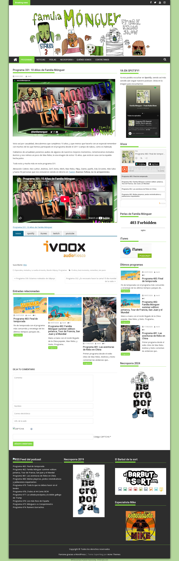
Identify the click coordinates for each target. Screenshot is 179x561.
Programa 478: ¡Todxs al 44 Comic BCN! (31, 491)
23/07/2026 (19, 315)
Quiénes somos (84, 60)
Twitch (72, 172)
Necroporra (66, 60)
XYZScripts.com (102, 560)
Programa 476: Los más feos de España (31, 501)
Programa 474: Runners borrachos (28, 507)
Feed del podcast (30, 459)
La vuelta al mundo (39, 270)
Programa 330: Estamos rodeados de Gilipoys (35, 278)
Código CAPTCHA (101, 436)
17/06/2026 (89, 343)
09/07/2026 (54, 323)
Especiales (19, 270)
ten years (102, 270)
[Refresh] (31, 428)
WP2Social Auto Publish (79, 560)
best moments (83, 270)
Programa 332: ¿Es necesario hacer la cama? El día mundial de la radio (91, 280)
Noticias (41, 60)
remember (94, 270)
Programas (26, 60)
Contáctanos (102, 60)
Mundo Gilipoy (52, 270)
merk (29, 76)
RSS (25, 264)
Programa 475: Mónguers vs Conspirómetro (33, 504)
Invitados (27, 270)
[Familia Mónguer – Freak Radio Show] (89, 55)
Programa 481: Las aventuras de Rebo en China (34, 475)
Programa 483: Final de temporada (28, 466)
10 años (74, 270)
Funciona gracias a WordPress (72, 554)
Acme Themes (113, 554)
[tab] (18, 233)
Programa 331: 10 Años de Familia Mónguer (32, 227)
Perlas (52, 60)
